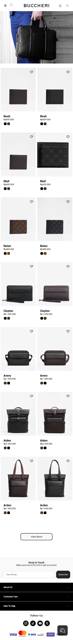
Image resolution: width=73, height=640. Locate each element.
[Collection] (6, 5)
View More (36, 536)
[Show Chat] (62, 630)
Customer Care (11, 596)
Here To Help (9, 606)
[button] (5, 123)
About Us (8, 587)
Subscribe (63, 574)
